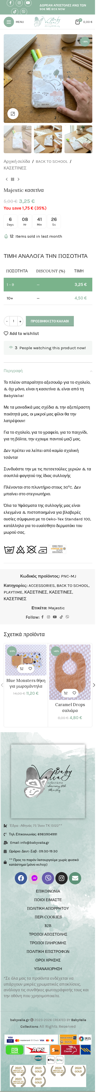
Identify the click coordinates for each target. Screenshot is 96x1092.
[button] (9, 77)
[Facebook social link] (41, 619)
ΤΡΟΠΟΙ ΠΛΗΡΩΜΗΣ (46, 942)
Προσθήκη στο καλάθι (50, 316)
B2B (46, 925)
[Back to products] (13, 174)
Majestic (54, 609)
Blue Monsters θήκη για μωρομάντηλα (24, 683)
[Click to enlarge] (12, 110)
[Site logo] (46, 21)
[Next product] (18, 174)
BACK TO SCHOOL (52, 156)
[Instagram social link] (46, 619)
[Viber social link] (23, 12)
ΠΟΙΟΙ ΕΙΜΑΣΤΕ (46, 899)
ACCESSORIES (42, 587)
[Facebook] (19, 877)
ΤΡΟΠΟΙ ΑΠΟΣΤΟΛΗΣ (46, 933)
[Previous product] (7, 174)
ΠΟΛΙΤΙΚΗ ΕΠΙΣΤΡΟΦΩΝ (46, 950)
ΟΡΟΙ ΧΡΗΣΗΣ (46, 959)
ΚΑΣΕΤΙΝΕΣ (15, 163)
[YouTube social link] (52, 619)
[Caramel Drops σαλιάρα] (67, 672)
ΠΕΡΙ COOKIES (46, 916)
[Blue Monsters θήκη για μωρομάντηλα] (25, 661)
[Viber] (46, 877)
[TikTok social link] (14, 12)
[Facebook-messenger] (33, 877)
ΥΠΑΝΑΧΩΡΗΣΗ (46, 968)
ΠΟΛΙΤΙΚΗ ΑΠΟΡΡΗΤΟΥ (46, 907)
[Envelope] (73, 877)
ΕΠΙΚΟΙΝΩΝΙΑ (46, 890)
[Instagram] (60, 877)
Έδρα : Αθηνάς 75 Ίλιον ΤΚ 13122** (36, 825)
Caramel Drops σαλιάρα (67, 706)
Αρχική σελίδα (17, 156)
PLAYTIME (30, 593)
